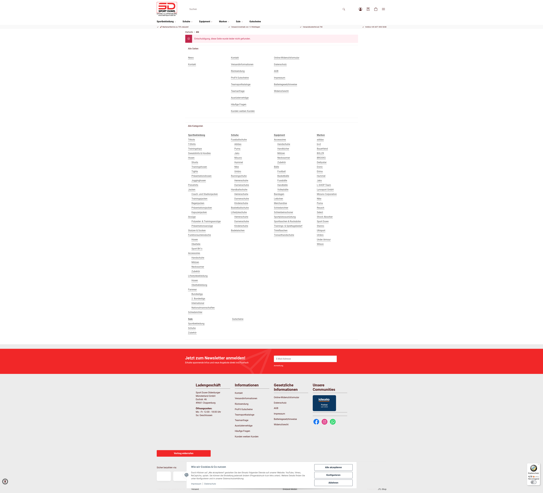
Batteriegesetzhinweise (285, 419)
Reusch (320, 207)
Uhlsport (321, 230)
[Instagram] (324, 421)
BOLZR (320, 153)
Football (281, 171)
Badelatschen (238, 230)
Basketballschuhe (240, 207)
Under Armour (324, 239)
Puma (237, 148)
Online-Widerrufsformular (286, 397)
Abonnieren (347, 358)
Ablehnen (333, 482)
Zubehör (196, 271)
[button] (360, 9)
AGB (276, 408)
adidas (320, 139)
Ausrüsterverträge (243, 425)
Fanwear (192, 289)
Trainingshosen (199, 167)
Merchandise (280, 203)
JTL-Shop (382, 489)
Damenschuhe (241, 185)
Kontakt (239, 393)
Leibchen (278, 198)
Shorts (195, 162)
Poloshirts (193, 185)
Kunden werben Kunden (247, 436)
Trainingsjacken (199, 198)
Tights (195, 171)
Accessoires (194, 253)
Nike (236, 167)
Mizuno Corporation (327, 194)
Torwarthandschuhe (284, 235)
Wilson (320, 244)
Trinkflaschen (280, 230)
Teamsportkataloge (244, 414)
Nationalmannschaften (203, 307)
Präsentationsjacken (202, 207)
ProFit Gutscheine (244, 409)
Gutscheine (237, 319)
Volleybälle (282, 189)
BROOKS (321, 157)
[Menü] (538, 465)
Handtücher (283, 148)
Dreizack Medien (290, 489)
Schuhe (192, 328)
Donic (320, 167)
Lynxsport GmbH (325, 189)
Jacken (191, 189)
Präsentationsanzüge (202, 226)
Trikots (191, 139)
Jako (236, 153)
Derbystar (322, 162)
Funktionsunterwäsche (199, 235)
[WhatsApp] (332, 421)
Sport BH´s (197, 248)
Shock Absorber (325, 216)
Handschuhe (198, 257)
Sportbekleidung (196, 323)
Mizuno (238, 157)
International (198, 303)
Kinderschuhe (241, 203)
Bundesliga (197, 294)
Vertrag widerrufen (183, 453)
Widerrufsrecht (281, 424)
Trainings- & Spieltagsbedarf (288, 226)
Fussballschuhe (239, 139)
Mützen (195, 262)
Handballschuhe (239, 189)
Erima (320, 171)
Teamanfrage (241, 420)
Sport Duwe (322, 221)
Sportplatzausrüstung (285, 216)
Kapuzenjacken (199, 212)
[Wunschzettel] (368, 9)
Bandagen (279, 194)
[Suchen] (343, 9)
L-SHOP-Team (324, 185)
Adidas (237, 144)
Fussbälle (282, 180)
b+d (319, 144)
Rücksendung (241, 404)
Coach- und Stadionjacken (205, 194)
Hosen (191, 157)
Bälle (276, 167)
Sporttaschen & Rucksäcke (287, 221)
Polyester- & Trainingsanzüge (206, 221)
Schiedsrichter (195, 312)
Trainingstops (195, 148)
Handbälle (282, 185)
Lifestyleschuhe (239, 212)
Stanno (320, 226)
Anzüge (192, 216)
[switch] (533, 482)
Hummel (238, 162)
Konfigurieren (333, 475)
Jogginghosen (199, 180)
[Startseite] (167, 9)
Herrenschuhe (241, 180)
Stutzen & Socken (197, 230)
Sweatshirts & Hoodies (199, 153)
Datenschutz (210, 483)
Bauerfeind (322, 148)
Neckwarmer (198, 266)
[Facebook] (316, 421)
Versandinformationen (246, 398)
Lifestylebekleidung (198, 276)
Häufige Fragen (242, 431)
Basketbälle (283, 176)
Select (320, 212)
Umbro (237, 171)
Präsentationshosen (202, 176)
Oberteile (196, 244)
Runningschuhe (239, 176)
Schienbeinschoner (283, 212)
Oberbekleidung (199, 285)
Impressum (196, 483)
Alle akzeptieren (333, 467)
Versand (195, 489)
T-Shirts (192, 144)
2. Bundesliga (198, 298)
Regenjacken (198, 203)
